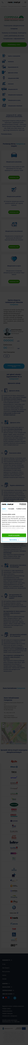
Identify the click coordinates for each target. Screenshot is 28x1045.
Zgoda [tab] (4, 508)
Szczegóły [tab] (11, 508)
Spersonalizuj (13, 539)
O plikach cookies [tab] (21, 508)
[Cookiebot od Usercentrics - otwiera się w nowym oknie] (19, 504)
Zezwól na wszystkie (14, 535)
